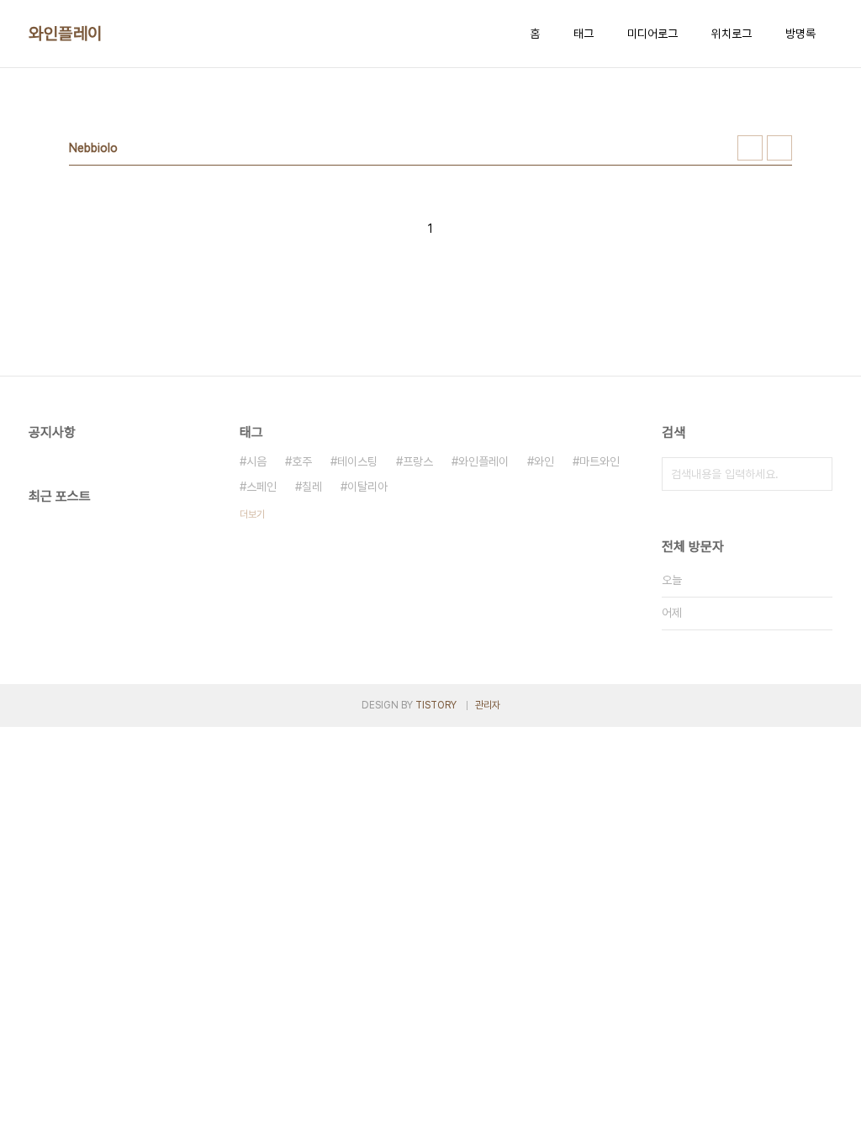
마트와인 (599, 461)
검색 (816, 474)
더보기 (252, 514)
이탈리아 (367, 486)
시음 (256, 461)
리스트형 (779, 148)
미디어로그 (652, 33)
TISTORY (436, 705)
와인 (544, 461)
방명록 (800, 33)
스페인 (261, 486)
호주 (302, 461)
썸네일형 (750, 148)
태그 (583, 33)
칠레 (312, 486)
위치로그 (731, 33)
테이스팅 (357, 461)
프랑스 (418, 461)
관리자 (487, 705)
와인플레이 (66, 34)
